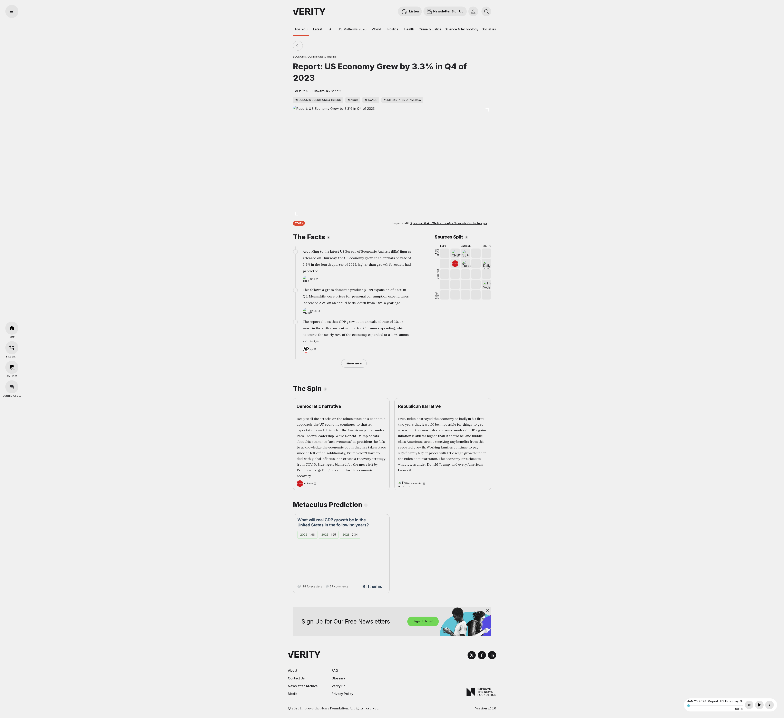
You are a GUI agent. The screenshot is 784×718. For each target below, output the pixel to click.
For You (301, 29)
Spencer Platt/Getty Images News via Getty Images (448, 223)
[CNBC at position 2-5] (455, 253)
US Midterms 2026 (351, 29)
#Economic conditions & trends (318, 99)
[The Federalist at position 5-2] (486, 284)
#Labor (353, 99)
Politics (392, 29)
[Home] (11, 328)
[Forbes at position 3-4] (465, 263)
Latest (317, 29)
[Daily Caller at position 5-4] (486, 263)
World (376, 29)
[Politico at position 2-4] (455, 263)
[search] (486, 11)
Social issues (491, 29)
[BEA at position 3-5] (465, 253)
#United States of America (402, 99)
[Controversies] (11, 386)
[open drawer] (11, 11)
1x (749, 705)
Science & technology (461, 29)
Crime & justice (430, 29)
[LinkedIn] (492, 655)
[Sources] (11, 367)
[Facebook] (482, 655)
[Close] (487, 610)
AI (331, 29)
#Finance (371, 99)
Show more (354, 363)
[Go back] (298, 46)
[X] (472, 655)
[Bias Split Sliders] (11, 347)
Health (409, 29)
